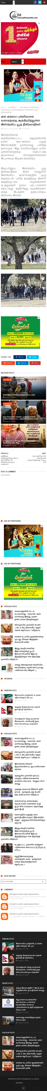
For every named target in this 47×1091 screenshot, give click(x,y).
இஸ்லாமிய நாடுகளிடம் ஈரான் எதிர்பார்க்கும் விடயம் (28, 696)
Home (3, 62)
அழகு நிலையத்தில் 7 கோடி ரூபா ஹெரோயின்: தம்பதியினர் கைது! (30, 989)
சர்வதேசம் (12, 107)
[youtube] (44, 2)
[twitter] (40, 2)
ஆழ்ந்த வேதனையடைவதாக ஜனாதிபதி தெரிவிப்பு (27, 708)
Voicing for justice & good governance (24, 894)
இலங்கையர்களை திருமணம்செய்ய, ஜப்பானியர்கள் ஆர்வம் (30, 767)
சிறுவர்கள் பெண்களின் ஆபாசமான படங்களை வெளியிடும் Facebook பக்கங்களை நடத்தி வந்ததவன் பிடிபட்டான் (29, 1005)
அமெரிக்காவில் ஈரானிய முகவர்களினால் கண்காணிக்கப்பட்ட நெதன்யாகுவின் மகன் (20, 418)
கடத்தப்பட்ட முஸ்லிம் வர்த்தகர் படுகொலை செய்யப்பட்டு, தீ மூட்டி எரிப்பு (30, 847)
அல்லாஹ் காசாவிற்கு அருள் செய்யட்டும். (19, 395)
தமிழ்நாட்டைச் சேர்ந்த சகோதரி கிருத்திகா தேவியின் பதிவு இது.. (19, 442)
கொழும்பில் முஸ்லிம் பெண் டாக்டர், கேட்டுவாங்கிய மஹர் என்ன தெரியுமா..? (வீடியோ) (28, 628)
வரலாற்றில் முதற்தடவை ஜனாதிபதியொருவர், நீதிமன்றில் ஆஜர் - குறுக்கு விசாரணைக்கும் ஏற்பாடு (30, 818)
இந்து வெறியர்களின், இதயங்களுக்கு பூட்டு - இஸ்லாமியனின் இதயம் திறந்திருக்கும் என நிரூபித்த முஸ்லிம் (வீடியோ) (20, 654)
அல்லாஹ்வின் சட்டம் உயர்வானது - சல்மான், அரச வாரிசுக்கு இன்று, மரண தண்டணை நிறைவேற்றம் (28, 615)
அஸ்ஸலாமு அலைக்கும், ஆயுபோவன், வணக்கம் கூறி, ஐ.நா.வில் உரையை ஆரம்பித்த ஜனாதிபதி (29, 805)
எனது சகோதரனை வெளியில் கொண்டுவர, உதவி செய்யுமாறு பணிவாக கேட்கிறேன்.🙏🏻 (29, 668)
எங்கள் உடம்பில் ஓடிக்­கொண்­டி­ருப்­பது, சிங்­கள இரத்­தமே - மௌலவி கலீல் (29, 639)
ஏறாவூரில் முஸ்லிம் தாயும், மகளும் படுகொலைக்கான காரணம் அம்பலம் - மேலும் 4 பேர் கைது (30, 779)
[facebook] (35, 2)
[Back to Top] (23, 1088)
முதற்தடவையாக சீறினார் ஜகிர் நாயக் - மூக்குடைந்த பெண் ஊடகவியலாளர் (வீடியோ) (29, 792)
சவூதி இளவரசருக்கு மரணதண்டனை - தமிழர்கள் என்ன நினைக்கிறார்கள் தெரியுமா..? (28, 860)
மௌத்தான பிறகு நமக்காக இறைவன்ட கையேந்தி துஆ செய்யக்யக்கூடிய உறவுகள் (27, 721)
